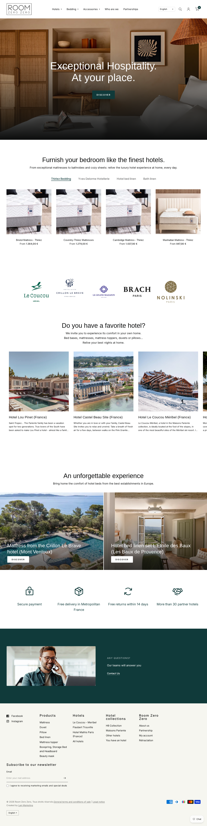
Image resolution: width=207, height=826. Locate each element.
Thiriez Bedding (61, 178)
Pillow (43, 732)
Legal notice (99, 801)
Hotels (56, 9)
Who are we (112, 9)
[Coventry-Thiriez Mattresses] (78, 211)
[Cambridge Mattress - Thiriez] (128, 211)
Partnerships (130, 9)
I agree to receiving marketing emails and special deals (38, 785)
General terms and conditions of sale (72, 801)
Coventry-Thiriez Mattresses (79, 240)
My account (146, 735)
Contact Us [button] (113, 673)
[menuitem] (57, 9)
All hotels (78, 741)
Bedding (71, 9)
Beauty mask (47, 756)
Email (9, 771)
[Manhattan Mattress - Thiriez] (178, 211)
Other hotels (113, 735)
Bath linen (149, 178)
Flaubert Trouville (83, 727)
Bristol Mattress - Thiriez (29, 240)
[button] (103, 95)
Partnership (146, 730)
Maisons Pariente (116, 730)
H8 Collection (114, 725)
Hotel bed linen (126, 178)
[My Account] (188, 9)
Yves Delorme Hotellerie (93, 178)
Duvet (43, 727)
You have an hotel (116, 740)
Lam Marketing (25, 805)
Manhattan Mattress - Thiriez (178, 240)
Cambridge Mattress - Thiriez (128, 240)
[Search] (180, 9)
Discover (18, 559)
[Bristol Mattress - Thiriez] (28, 211)
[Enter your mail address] (64, 778)
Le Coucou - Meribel (85, 722)
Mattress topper (49, 742)
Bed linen (45, 737)
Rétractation (146, 740)
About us (144, 725)
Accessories (90, 9)
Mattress (45, 722)
